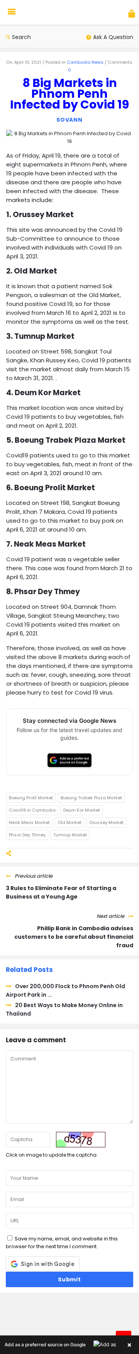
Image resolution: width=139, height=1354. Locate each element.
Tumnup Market (70, 835)
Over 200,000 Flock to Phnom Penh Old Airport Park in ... (65, 990)
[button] (69, 1344)
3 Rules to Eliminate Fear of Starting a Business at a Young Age (61, 892)
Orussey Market (106, 822)
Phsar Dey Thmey (27, 835)
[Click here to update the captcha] (80, 1139)
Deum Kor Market (81, 810)
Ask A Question (113, 37)
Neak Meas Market (29, 822)
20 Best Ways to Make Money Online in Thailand (64, 1009)
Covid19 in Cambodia (32, 810)
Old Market (69, 822)
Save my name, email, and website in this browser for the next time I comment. (62, 1242)
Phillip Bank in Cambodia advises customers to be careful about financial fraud (73, 936)
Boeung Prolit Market (31, 798)
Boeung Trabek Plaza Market (91, 798)
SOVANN (69, 120)
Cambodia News (85, 62)
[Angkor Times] (55, 12)
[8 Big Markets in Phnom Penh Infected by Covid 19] (69, 137)
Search (21, 37)
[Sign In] (131, 13)
